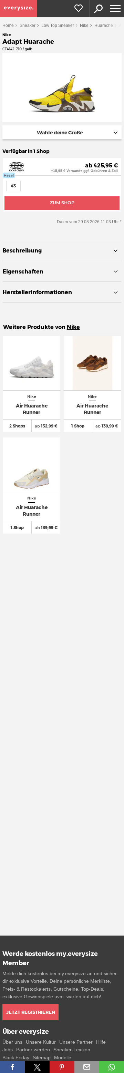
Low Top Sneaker (57, 25)
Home (8, 25)
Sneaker (27, 25)
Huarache (103, 25)
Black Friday (15, 1057)
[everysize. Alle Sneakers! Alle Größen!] (18, 8)
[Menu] (115, 8)
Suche (98, 8)
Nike (84, 25)
